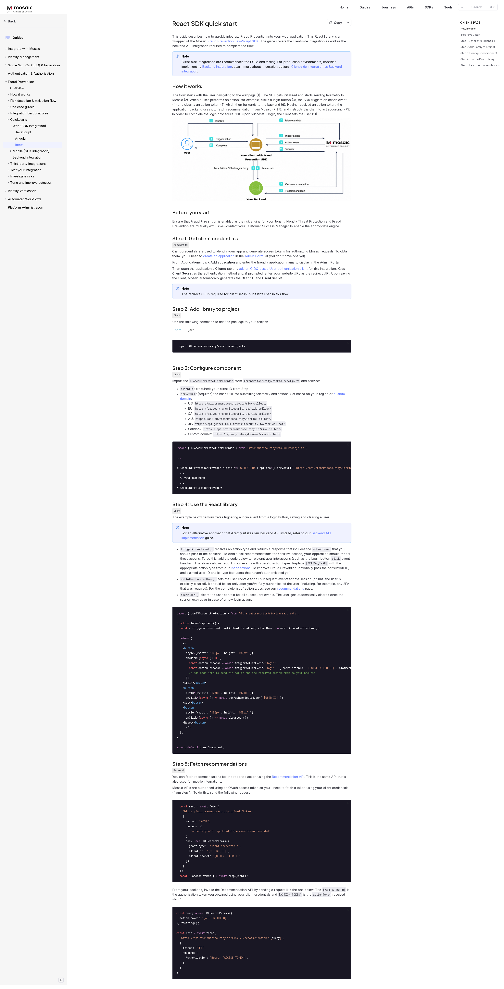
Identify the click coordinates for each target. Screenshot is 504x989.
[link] (32, 48)
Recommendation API (288, 777)
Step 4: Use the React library (477, 59)
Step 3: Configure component (478, 53)
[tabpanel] (261, 346)
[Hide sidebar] (61, 980)
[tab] (178, 330)
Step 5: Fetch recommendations (480, 65)
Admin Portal (254, 256)
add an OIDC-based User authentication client (273, 269)
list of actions (240, 568)
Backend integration (217, 67)
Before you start (470, 34)
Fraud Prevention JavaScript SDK (233, 41)
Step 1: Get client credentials (477, 40)
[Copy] (348, 342)
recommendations (290, 588)
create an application (218, 256)
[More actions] (348, 22)
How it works (468, 28)
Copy (338, 23)
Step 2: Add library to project (477, 46)
